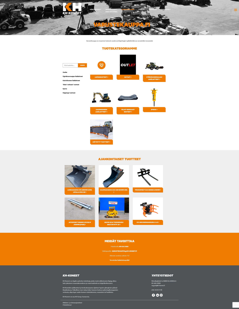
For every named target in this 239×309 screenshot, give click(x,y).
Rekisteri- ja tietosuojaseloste (72, 303)
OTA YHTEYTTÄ (157, 290)
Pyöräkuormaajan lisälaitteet (73, 76)
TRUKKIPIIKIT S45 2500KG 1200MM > (148, 190)
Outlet (65, 72)
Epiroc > (154, 110)
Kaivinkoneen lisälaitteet (71, 80)
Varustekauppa (127, 9)
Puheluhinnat (67, 305)
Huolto (141, 9)
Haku (82, 65)
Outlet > (128, 77)
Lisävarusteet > (101, 77)
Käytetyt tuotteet (69, 93)
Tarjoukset (166, 9)
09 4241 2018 (123, 247)
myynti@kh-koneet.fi (158, 285)
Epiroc (65, 89)
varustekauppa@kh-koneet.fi (124, 251)
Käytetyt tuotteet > (101, 142)
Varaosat (153, 9)
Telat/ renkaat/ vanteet (71, 84)
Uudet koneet (95, 9)
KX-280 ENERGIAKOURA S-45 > (148, 222)
